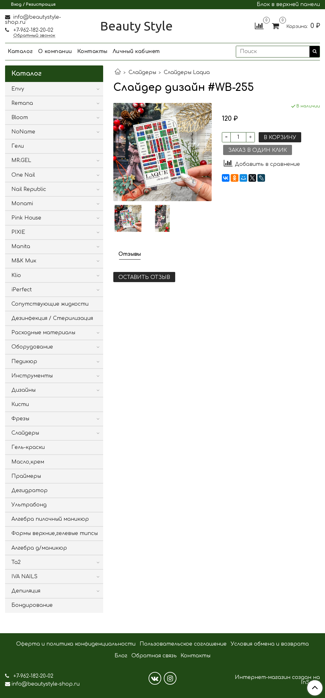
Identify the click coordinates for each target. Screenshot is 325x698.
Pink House (26, 218)
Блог (121, 656)
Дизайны (23, 390)
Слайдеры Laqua (187, 72)
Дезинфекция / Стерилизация (52, 318)
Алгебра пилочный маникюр (50, 519)
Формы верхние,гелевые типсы (54, 533)
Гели (17, 146)
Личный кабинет (136, 51)
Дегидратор (29, 490)
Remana (22, 103)
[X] (252, 178)
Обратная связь (154, 656)
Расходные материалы (43, 332)
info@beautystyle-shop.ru (33, 19)
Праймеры (26, 476)
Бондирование (32, 605)
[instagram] (170, 678)
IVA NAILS (24, 576)
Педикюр (24, 361)
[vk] (155, 678)
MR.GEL (21, 160)
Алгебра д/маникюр (39, 548)
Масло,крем (27, 462)
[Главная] (118, 72)
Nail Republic (28, 189)
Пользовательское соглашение (183, 644)
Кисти (20, 404)
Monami (22, 204)
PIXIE (18, 232)
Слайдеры (142, 72)
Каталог (20, 51)
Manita (20, 246)
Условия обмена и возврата (270, 644)
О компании (55, 51)
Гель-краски (28, 447)
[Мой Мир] (243, 178)
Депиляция (25, 591)
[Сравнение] (259, 26)
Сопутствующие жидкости (50, 304)
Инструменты (32, 376)
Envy (17, 89)
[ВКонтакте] (225, 178)
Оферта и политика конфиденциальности (76, 644)
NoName (23, 132)
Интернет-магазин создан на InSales (277, 680)
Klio (16, 275)
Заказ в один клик (257, 150)
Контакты (92, 51)
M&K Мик (23, 261)
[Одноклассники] (234, 178)
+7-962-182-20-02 (32, 30)
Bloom (19, 117)
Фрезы (20, 419)
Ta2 (16, 562)
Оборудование (32, 347)
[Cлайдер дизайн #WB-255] (162, 152)
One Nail (23, 175)
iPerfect (21, 290)
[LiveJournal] (261, 178)
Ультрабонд (29, 505)
